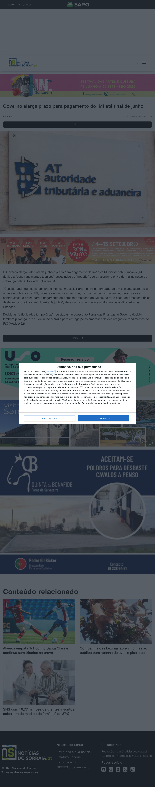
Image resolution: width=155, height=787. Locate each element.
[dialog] (77, 393)
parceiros (50, 371)
